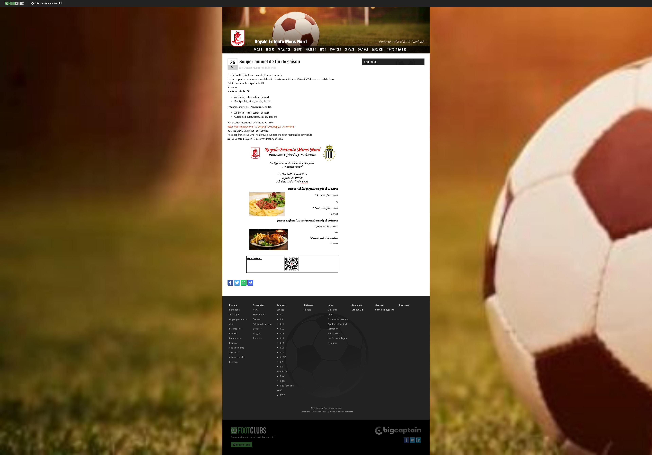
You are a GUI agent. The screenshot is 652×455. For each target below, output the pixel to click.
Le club (270, 49)
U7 (281, 361)
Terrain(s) (234, 314)
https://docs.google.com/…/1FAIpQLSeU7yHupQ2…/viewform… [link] (262, 126)
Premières (282, 371)
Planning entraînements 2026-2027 (236, 347)
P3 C (282, 376)
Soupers (272, 68)
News (256, 309)
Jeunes (280, 309)
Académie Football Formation (337, 326)
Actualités (284, 49)
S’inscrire (332, 309)
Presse (256, 319)
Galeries (311, 49)
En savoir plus (243, 444)
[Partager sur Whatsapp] (244, 283)
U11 (282, 328)
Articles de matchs (262, 323)
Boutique (363, 49)
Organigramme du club (238, 321)
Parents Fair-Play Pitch (235, 331)
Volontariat (333, 333)
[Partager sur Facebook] (230, 283)
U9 (281, 319)
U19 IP (283, 357)
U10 (282, 323)
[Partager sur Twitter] (237, 283)
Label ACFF (378, 49)
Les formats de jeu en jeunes (337, 340)
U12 (282, 333)
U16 (282, 352)
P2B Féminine (287, 385)
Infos (323, 49)
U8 (281, 314)
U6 (281, 366)
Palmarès (234, 361)
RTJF (282, 395)
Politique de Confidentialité (341, 412)
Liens (330, 314)
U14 (282, 342)
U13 (282, 338)
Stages (256, 333)
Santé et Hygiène (396, 49)
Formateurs (235, 338)
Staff (279, 390)
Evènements (261, 68)
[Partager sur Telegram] (250, 283)
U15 (282, 347)
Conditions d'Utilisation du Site (314, 412)
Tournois (257, 338)
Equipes (298, 49)
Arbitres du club (237, 357)
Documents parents (338, 319)
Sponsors (335, 49)
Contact (349, 49)
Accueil (258, 49)
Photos (307, 309)
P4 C (282, 380)
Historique (234, 309)
